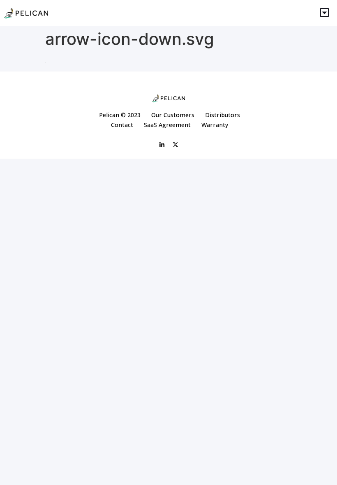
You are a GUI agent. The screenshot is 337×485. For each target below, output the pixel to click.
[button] (324, 13)
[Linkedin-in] (162, 144)
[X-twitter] (175, 144)
